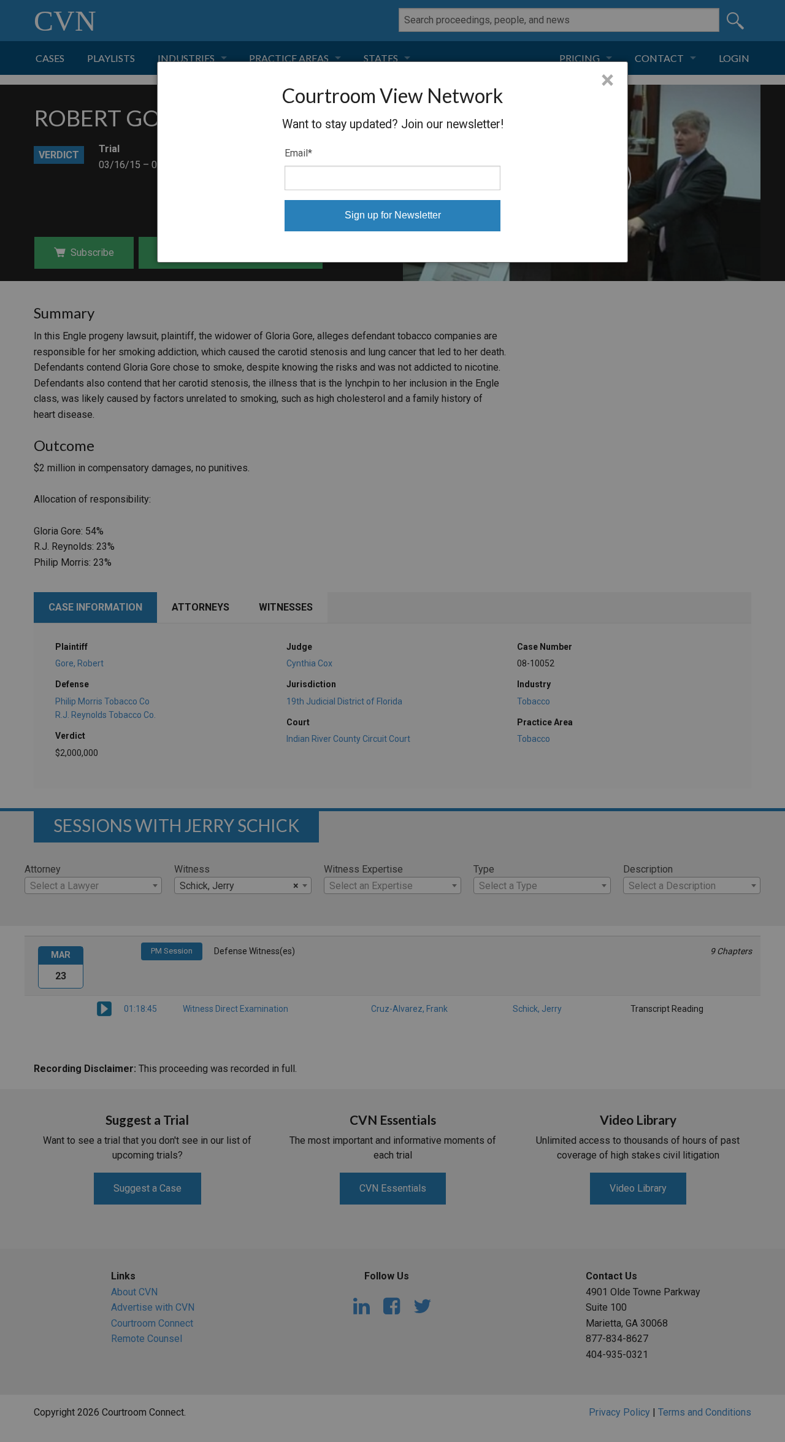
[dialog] (392, 162)
